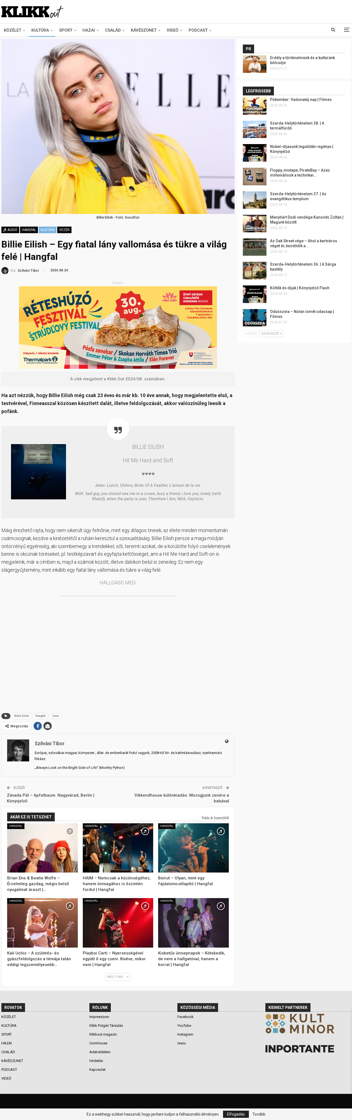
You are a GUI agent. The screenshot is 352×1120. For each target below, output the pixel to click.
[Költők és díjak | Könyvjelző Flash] (254, 294)
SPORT (65, 30)
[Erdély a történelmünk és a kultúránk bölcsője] (254, 64)
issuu (181, 1043)
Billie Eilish (21, 715)
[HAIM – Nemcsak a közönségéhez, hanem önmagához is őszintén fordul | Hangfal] (118, 848)
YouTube (184, 1025)
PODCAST (198, 30)
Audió (12, 230)
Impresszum (99, 1017)
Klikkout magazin (103, 1034)
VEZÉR (64, 230)
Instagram (185, 1034)
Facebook (185, 1017)
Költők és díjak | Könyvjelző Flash (299, 288)
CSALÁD (113, 30)
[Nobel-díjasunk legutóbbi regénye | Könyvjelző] (254, 153)
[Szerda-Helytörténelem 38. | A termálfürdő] (254, 129)
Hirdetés (96, 1061)
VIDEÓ (172, 30)
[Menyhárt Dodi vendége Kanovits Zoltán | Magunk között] (254, 223)
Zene (55, 715)
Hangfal (29, 230)
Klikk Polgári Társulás (106, 1025)
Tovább (258, 1114)
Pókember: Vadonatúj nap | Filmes (301, 99)
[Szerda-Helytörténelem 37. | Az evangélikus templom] (254, 200)
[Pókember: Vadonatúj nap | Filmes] (254, 106)
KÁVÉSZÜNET (143, 30)
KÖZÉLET (12, 30)
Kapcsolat (97, 1069)
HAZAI (88, 30)
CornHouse (98, 1043)
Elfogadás (236, 1114)
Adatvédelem (100, 1052)
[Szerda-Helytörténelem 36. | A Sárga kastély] (254, 270)
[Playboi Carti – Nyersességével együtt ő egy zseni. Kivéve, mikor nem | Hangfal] (118, 923)
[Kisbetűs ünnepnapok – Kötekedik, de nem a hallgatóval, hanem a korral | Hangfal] (193, 923)
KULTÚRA (40, 30)
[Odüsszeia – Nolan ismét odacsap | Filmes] (254, 318)
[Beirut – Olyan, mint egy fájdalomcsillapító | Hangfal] (193, 848)
